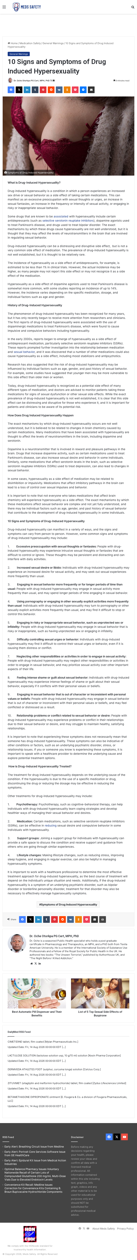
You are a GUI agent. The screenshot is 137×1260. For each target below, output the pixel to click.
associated (61, 216)
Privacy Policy (125, 1228)
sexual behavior (24, 352)
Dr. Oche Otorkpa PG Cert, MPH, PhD (32, 80)
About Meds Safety (103, 1228)
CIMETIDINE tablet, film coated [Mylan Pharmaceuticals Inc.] (43, 1041)
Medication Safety (30, 43)
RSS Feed (8, 1137)
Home (14, 43)
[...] (64, 1047)
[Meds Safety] (27, 6)
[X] (36, 964)
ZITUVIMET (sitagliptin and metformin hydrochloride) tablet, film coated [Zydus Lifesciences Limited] (67, 1083)
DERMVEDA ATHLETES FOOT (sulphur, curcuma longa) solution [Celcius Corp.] (54, 1069)
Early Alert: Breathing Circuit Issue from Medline (34, 1146)
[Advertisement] (68, 24)
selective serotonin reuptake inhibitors (68, 220)
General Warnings (53, 43)
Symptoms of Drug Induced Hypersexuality (69, 904)
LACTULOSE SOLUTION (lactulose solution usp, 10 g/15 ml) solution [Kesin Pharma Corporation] (64, 1055)
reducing (50, 825)
